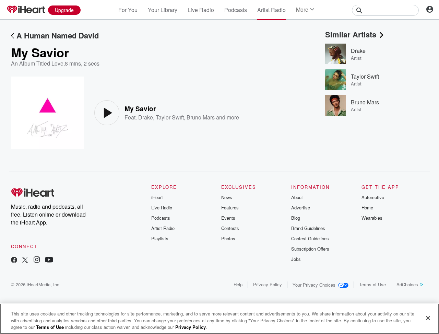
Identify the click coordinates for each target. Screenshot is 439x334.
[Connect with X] (25, 260)
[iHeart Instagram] (37, 260)
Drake (145, 117)
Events (228, 218)
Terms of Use (372, 284)
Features (230, 207)
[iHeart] (25, 10)
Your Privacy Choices (314, 284)
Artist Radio (271, 10)
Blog (295, 218)
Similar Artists (350, 34)
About (297, 197)
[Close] (428, 317)
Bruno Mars (201, 117)
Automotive (372, 197)
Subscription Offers (310, 248)
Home (367, 207)
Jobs (296, 259)
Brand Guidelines (308, 228)
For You (128, 10)
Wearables (371, 218)
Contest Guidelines (310, 238)
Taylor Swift (170, 117)
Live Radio (201, 10)
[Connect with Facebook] (14, 260)
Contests (230, 228)
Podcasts (235, 10)
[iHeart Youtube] (49, 260)
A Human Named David (57, 35)
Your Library (162, 10)
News (226, 197)
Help (238, 284)
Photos (228, 238)
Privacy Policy (267, 284)
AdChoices (407, 284)
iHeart (157, 197)
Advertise (300, 207)
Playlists (159, 238)
